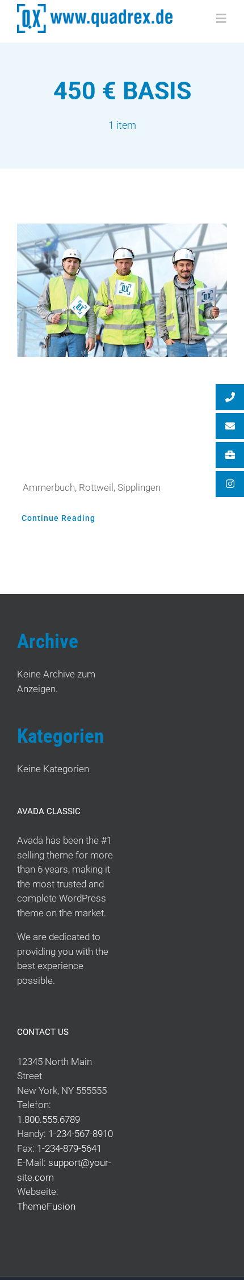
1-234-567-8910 (80, 1133)
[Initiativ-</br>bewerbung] (122, 290)
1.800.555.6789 (48, 1119)
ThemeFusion (46, 1206)
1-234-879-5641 (69, 1148)
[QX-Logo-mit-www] (95, 8)
